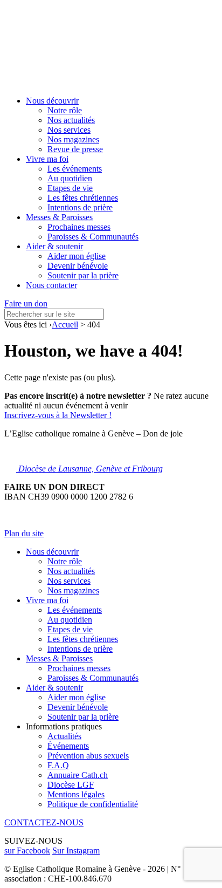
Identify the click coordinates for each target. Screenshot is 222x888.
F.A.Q (58, 765)
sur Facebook (27, 850)
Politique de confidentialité (92, 804)
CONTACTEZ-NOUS (44, 822)
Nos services (69, 129)
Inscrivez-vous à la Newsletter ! (58, 415)
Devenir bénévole (77, 265)
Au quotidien (69, 178)
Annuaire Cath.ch (77, 775)
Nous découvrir (52, 100)
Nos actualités (71, 120)
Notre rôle (64, 110)
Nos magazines (73, 139)
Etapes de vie (70, 188)
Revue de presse (75, 149)
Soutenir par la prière (83, 275)
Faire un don (25, 303)
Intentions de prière (80, 207)
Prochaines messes (78, 226)
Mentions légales (76, 794)
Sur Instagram (76, 850)
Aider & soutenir (54, 246)
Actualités (64, 736)
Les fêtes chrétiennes (82, 197)
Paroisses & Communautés (92, 236)
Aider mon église (76, 256)
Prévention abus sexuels (88, 755)
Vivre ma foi (47, 158)
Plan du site (24, 533)
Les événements (74, 168)
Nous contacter (51, 285)
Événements (68, 745)
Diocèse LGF (70, 784)
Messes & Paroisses (59, 217)
